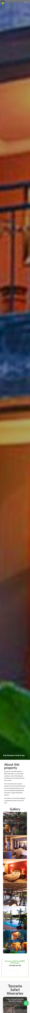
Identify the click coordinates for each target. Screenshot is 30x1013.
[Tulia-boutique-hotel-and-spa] (15, 953)
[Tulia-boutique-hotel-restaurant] (15, 905)
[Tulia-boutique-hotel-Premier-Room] (15, 882)
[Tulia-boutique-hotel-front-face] (15, 834)
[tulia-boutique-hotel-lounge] (15, 858)
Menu (27, 2)
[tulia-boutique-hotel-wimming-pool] (15, 929)
